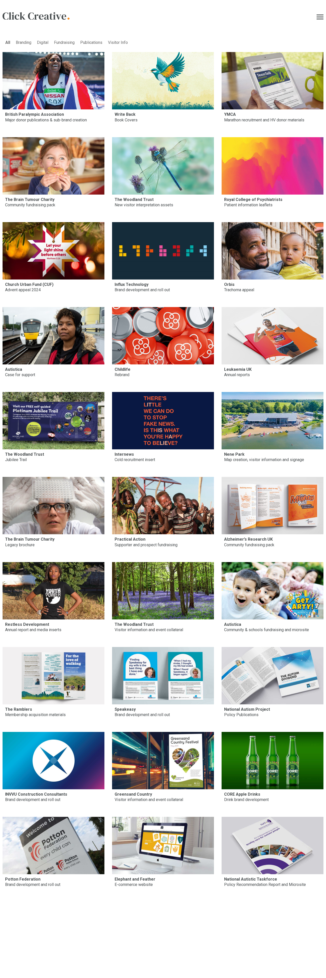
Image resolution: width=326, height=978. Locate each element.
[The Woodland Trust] (163, 166)
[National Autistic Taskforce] (272, 845)
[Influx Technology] (163, 251)
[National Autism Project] (272, 675)
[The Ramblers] (53, 675)
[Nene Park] (272, 420)
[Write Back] (163, 80)
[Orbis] (272, 251)
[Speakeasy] (163, 675)
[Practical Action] (163, 505)
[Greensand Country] (163, 760)
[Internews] (163, 420)
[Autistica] (53, 335)
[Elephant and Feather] (163, 845)
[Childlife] (163, 335)
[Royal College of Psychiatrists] (272, 166)
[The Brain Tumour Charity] (53, 166)
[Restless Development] (53, 590)
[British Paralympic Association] (53, 80)
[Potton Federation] (53, 845)
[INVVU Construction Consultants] (53, 760)
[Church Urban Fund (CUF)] (53, 251)
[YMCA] (272, 80)
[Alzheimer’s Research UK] (272, 505)
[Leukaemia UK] (272, 335)
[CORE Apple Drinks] (272, 760)
